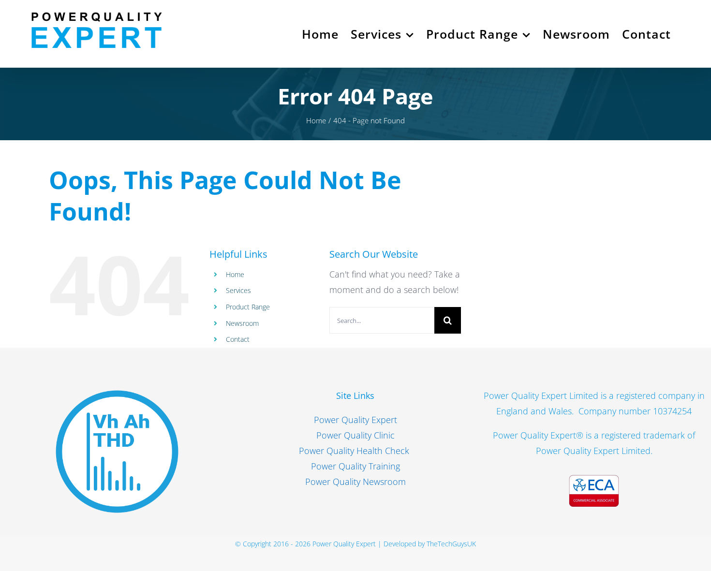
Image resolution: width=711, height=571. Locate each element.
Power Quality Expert (355, 419)
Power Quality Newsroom (355, 481)
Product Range (248, 306)
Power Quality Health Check (355, 450)
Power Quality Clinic (355, 435)
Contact (238, 339)
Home (235, 274)
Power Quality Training (355, 466)
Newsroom (242, 323)
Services (238, 290)
